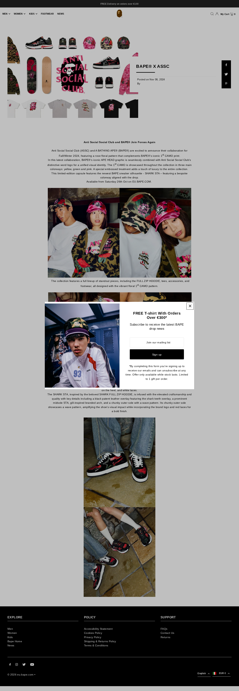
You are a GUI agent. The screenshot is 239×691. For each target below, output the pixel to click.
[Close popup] (190, 306)
